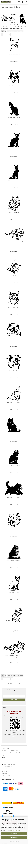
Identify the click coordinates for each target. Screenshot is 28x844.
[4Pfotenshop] (5, 2)
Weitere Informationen (14, 841)
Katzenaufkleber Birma (14, 339)
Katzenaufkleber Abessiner (14, 54)
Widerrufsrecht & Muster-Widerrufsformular (13, 752)
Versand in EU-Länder (8, 762)
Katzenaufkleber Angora (14, 212)
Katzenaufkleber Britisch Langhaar (13, 529)
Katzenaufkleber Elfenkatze (14, 624)
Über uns (5, 755)
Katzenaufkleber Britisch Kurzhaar (13, 402)
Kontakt (5, 773)
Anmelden (14, 699)
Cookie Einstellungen (7, 775)
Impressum (5, 771)
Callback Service (6, 769)
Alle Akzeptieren (14, 833)
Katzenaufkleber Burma (14, 592)
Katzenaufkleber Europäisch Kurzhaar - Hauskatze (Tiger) (14, 656)
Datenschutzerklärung (15, 830)
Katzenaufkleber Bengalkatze (14, 244)
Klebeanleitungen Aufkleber (9, 764)
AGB (4, 757)
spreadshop (14, 736)
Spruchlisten (6, 759)
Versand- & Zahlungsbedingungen (10, 750)
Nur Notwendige (14, 837)
